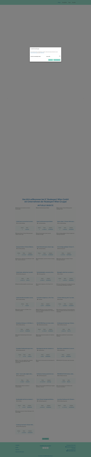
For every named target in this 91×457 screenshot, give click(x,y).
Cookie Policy (42, 52)
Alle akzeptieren (57, 59)
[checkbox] (59, 56)
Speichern (50, 59)
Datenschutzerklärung (34, 52)
